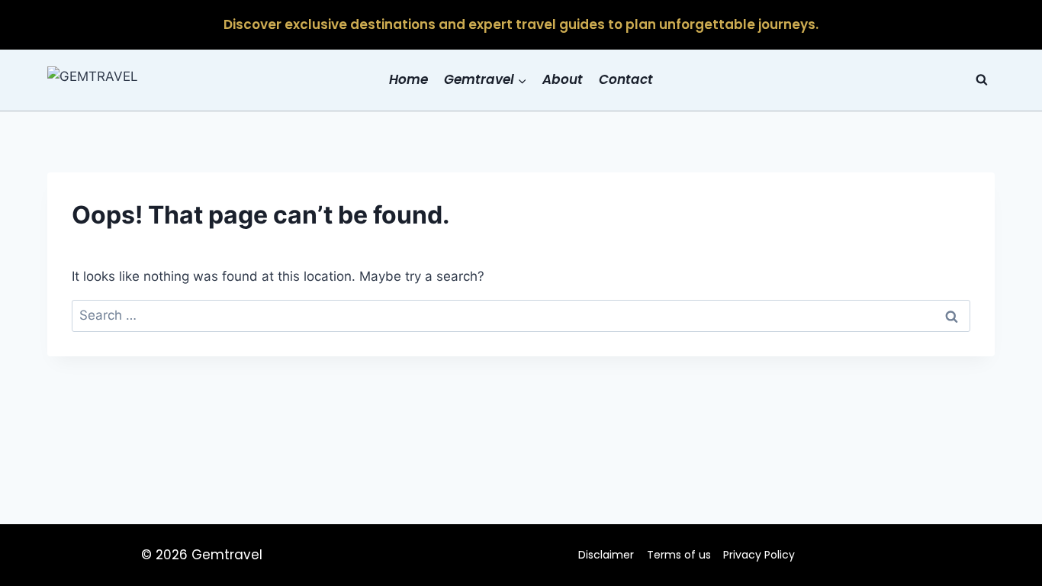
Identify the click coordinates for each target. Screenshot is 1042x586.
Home (408, 79)
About (562, 79)
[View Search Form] (982, 80)
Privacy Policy (759, 554)
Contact (626, 79)
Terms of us (679, 554)
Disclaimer (606, 554)
